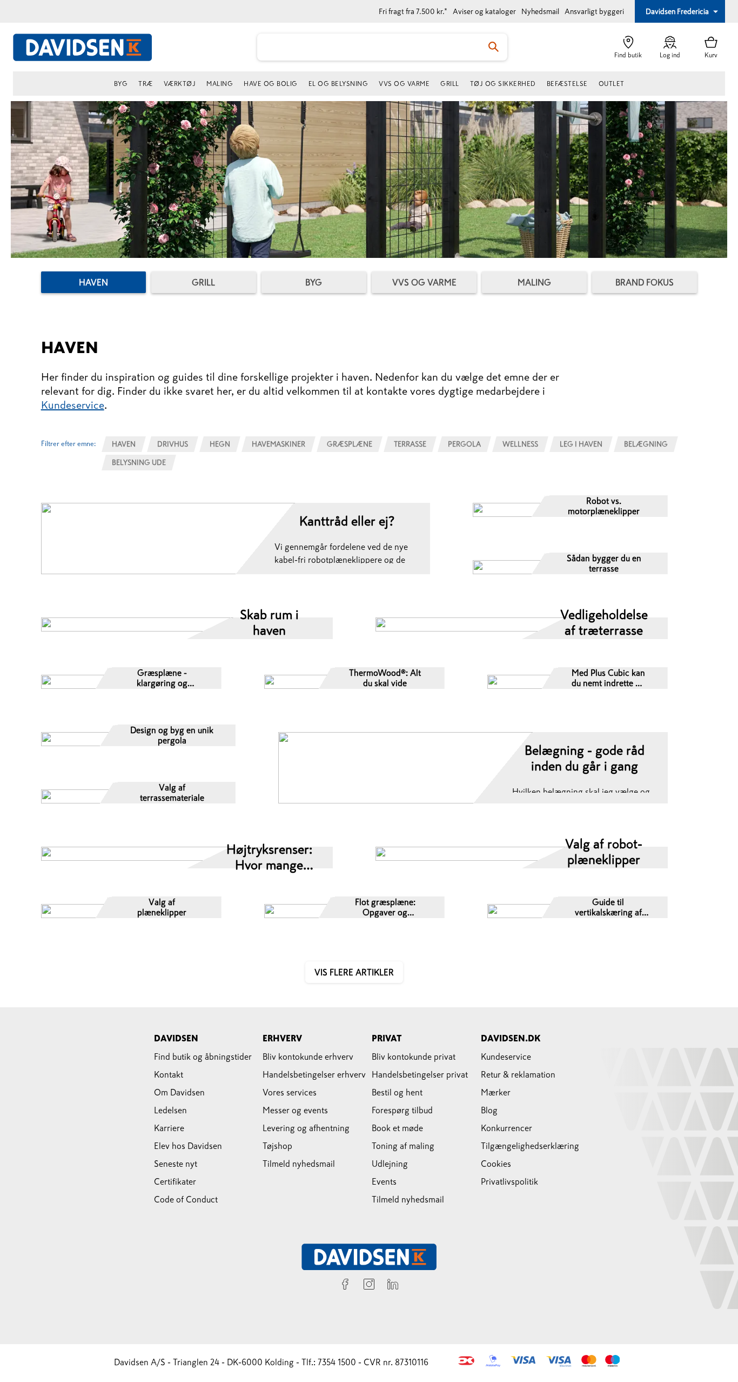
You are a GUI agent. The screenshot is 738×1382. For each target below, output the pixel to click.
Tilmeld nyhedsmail (299, 1163)
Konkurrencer (506, 1128)
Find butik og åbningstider (203, 1056)
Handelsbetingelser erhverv (314, 1074)
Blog (489, 1110)
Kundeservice (72, 405)
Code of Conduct (186, 1199)
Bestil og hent (397, 1092)
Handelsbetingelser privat (420, 1074)
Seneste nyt (175, 1163)
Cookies (496, 1163)
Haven (93, 282)
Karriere (169, 1128)
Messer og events (295, 1110)
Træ (145, 84)
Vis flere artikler (354, 972)
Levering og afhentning (306, 1128)
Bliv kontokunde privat (413, 1056)
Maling (219, 84)
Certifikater (175, 1181)
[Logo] (88, 47)
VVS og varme (404, 84)
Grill (449, 84)
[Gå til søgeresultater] (494, 47)
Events (384, 1181)
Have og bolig (271, 84)
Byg (121, 84)
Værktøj (180, 84)
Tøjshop (277, 1145)
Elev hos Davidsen (188, 1145)
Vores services (290, 1092)
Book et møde (397, 1128)
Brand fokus (644, 282)
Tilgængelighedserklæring (530, 1145)
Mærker (496, 1092)
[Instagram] (369, 1286)
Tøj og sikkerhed (503, 84)
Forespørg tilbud (402, 1110)
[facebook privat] (345, 1286)
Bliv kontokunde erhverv (308, 1056)
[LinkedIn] (392, 1286)
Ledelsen (170, 1110)
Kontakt (168, 1074)
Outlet (612, 84)
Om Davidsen (179, 1092)
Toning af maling (403, 1145)
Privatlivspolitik (509, 1181)
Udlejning (390, 1163)
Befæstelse (567, 84)
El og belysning (338, 84)
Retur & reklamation (518, 1074)
